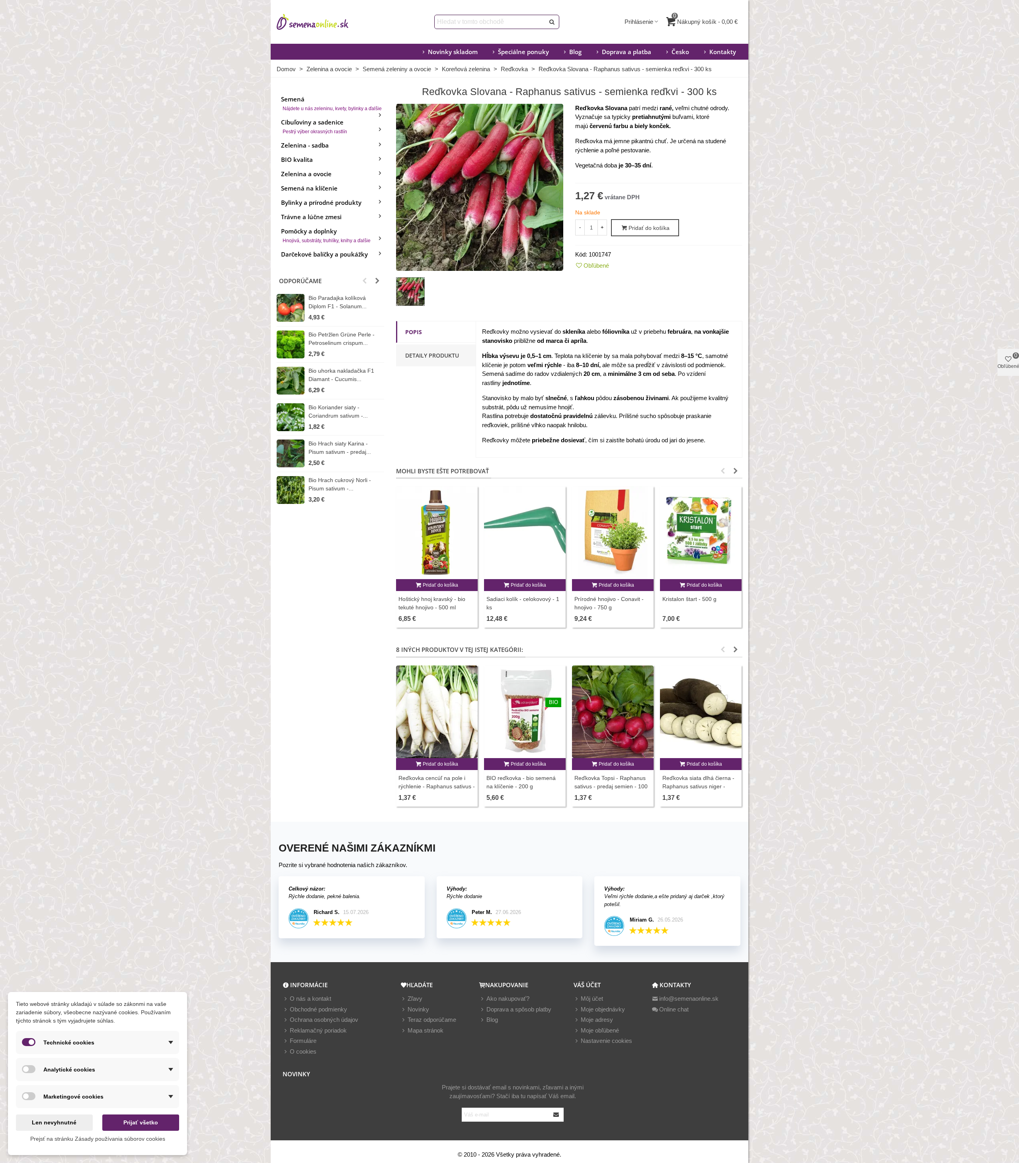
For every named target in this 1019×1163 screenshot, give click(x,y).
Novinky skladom (453, 52)
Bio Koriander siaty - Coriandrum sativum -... (338, 411)
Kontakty (722, 52)
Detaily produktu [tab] (432, 355)
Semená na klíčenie (309, 188)
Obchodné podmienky (318, 1009)
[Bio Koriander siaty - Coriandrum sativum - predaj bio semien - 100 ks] (291, 417)
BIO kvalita (297, 159)
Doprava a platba (626, 52)
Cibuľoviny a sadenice (314, 126)
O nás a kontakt (310, 998)
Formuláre (303, 1040)
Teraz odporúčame (432, 1019)
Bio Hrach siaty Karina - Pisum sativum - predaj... (339, 447)
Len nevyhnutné (54, 1122)
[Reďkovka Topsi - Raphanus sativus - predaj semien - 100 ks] (613, 711)
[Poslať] (552, 22)
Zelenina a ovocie (306, 174)
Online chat (674, 1009)
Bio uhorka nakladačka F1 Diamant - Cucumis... (341, 375)
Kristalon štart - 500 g (689, 599)
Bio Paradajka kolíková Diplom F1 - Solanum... (337, 302)
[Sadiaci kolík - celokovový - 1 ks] (525, 532)
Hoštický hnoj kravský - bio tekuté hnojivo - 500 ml (431, 603)
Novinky (418, 1009)
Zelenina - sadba (305, 145)
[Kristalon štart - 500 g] (701, 532)
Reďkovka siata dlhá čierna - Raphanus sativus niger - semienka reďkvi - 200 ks (698, 786)
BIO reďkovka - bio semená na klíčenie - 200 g (521, 782)
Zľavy (415, 998)
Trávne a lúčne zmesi (311, 217)
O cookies (303, 1051)
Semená (331, 103)
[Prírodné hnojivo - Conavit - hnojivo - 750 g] (613, 532)
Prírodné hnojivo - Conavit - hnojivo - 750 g (609, 603)
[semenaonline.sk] (324, 22)
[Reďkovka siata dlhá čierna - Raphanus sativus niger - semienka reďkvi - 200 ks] (701, 711)
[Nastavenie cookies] (577, 1041)
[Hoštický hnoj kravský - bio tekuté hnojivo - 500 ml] (437, 532)
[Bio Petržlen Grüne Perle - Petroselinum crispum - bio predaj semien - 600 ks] (291, 344)
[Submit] (556, 1115)
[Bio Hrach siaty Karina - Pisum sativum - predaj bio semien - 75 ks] (291, 453)
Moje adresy (597, 1019)
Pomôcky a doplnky (326, 235)
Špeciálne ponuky (523, 52)
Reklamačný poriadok (318, 1030)
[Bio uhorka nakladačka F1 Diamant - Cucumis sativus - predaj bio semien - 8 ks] (291, 381)
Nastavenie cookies (606, 1040)
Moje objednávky (603, 1009)
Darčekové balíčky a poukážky (324, 254)
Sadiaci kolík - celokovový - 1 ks (522, 603)
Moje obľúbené (600, 1030)
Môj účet (592, 998)
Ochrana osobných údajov (324, 1019)
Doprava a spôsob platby (518, 1009)
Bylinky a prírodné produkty (321, 202)
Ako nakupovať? (507, 998)
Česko (680, 52)
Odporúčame (300, 281)
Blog (575, 52)
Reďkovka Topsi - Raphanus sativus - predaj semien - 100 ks (611, 786)
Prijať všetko (140, 1122)
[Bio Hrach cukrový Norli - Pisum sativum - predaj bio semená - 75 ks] (291, 490)
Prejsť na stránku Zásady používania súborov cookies (97, 1139)
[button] (365, 281)
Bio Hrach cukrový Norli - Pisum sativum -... (339, 484)
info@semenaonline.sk (688, 998)
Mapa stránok (425, 1030)
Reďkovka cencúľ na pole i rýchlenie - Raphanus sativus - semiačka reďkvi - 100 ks (436, 786)
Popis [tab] (413, 332)
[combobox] (490, 22)
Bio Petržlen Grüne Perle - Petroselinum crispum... (341, 338)
